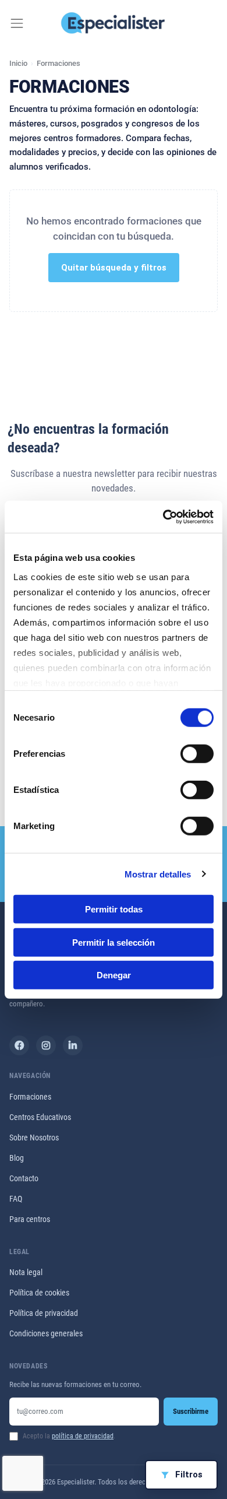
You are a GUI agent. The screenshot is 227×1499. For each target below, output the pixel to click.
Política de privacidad (43, 1313)
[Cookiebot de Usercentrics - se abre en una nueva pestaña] (163, 516)
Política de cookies (39, 1292)
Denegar (114, 975)
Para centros (29, 1219)
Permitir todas (114, 909)
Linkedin (73, 1045)
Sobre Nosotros (34, 1137)
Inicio (18, 63)
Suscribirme (190, 1411)
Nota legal (25, 1272)
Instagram (46, 1045)
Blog (16, 1158)
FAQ (15, 1198)
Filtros (189, 1474)
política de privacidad (83, 1436)
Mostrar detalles (158, 874)
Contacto (23, 1178)
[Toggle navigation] (16, 23)
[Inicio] (114, 23)
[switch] (197, 754)
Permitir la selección (113, 942)
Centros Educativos (40, 1117)
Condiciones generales (46, 1333)
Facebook (19, 1045)
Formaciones (30, 1096)
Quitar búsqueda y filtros (113, 267)
